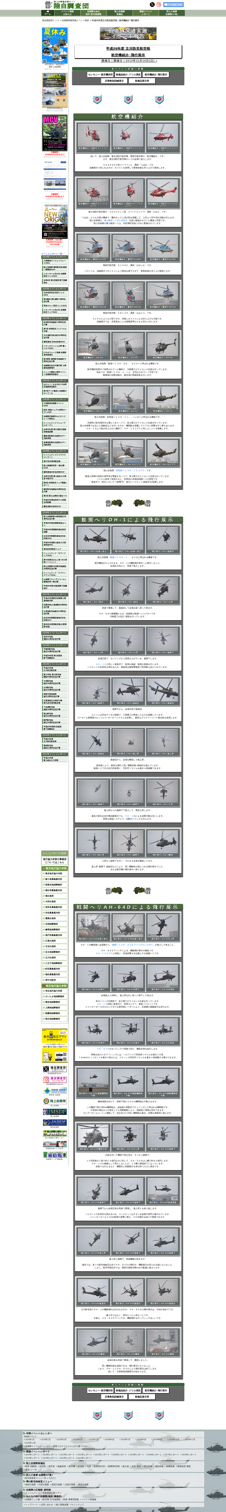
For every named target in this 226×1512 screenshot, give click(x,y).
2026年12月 (30, 1443)
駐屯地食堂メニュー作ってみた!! (40, 1478)
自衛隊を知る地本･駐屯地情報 (93, 12)
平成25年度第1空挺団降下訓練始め (52, 728)
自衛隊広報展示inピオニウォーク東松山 (55, 417)
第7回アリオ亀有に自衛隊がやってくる (55, 392)
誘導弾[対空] (99, 1466)
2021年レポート (102, 1454)
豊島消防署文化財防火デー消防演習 (55, 437)
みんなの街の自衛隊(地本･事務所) (44, 1496)
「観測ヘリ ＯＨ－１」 (118, 557)
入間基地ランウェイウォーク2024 (55, 262)
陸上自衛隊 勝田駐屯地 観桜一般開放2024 (55, 268)
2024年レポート (50, 1454)
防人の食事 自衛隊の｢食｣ (39, 1475)
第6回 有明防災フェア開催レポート (55, 484)
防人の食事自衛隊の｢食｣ (172, 12)
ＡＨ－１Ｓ (101, 664)
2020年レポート (119, 1454)
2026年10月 (174, 1439)
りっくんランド (32, 1493)
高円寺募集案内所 (53, 935)
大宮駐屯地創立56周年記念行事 (52, 682)
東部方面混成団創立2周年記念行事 (51, 695)
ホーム (48, 14)
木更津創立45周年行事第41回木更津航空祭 (53, 701)
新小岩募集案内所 (53, 879)
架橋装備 (170, 1466)
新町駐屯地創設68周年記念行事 (55, 490)
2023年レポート (67, 1454)
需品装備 (148, 1466)
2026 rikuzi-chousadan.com (114, 1509)
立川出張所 (50, 957)
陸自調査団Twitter (55, 1073)
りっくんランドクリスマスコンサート (55, 456)
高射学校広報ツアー (52, 1493)
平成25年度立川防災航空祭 (50, 669)
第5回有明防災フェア (52, 549)
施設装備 (159, 1466)
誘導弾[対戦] (114, 1466)
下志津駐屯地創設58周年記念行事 (52, 708)
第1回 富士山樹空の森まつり (55, 496)
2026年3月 (62, 1439)
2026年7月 (125, 1439)
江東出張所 (50, 941)
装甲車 (52, 1466)
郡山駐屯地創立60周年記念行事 (52, 715)
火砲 (89, 1466)
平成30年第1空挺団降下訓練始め (55, 587)
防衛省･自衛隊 (54, 1095)
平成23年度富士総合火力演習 (51, 759)
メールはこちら (175, 4)
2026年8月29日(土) (54, 109)
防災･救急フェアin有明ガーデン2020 (55, 411)
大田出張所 (50, 901)
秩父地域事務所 (52, 1019)
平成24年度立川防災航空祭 (50, 740)
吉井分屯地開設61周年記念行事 (52, 638)
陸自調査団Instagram (54, 1084)
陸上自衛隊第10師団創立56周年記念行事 (55, 517)
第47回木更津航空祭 (52, 461)
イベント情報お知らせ (67, 12)
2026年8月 (141, 1439)
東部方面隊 (30, 1484)
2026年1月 (30, 1439)
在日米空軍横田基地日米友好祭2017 (55, 619)
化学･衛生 (136, 1466)
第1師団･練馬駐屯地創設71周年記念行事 (55, 360)
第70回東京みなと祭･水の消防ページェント (55, 561)
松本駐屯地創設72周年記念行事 (55, 323)
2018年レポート (154, 1454)
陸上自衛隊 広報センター (54, 1138)
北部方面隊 (70, 1484)
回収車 (42, 1466)
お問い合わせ (47, 1505)
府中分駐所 (50, 980)
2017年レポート (171, 1454)
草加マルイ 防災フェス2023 (55, 306)
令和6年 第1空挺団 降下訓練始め (55, 281)
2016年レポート (189, 1454)
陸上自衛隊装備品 (119, 12)
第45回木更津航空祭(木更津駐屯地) (55, 625)
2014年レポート (32, 1458)
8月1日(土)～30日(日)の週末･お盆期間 (54, 66)
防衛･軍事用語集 (71, 1499)
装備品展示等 (142, 81)
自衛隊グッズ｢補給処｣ (54, 1159)
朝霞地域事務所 (52, 1013)
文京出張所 (50, 946)
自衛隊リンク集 (32, 1499)
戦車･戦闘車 (31, 1466)
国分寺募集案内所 (53, 890)
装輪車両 (62, 1466)
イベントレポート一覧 (51, 254)
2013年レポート (50, 1458)
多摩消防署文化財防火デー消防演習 (55, 443)
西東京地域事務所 (53, 885)
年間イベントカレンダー (39, 1433)
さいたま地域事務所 (54, 996)
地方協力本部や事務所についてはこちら (55, 861)
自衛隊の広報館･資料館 (38, 1490)
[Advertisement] (54, 807)
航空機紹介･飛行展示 (156, 74)
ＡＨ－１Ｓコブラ (104, 953)
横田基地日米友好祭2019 (54, 472)
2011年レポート (84, 1458)
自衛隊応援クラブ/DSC (55, 1148)
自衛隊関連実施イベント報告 (128, 33)
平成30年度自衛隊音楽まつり (55, 524)
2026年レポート (32, 1454)
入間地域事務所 (52, 1008)
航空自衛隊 (54, 1127)
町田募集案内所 (52, 969)
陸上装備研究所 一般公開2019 (54, 466)
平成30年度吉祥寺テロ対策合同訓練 (55, 501)
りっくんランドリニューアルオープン (55, 424)
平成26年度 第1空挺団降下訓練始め (53, 657)
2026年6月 (109, 1439)
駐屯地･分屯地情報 (51, 1499)
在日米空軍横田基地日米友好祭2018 (55, 537)
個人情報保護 (62, 1505)
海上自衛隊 (54, 1116)
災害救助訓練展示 (114, 81)
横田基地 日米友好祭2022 (54, 342)
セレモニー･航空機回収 (100, 74)
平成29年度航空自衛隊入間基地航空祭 (55, 599)
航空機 (72, 1466)
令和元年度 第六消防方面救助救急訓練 (55, 430)
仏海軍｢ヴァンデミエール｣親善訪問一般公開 (55, 580)
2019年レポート (137, 1454)
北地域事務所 (51, 924)
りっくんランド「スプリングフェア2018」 (55, 574)
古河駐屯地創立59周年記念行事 (52, 688)
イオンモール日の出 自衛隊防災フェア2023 (55, 311)
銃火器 (126, 1466)
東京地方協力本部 (53, 873)
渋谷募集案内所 (52, 913)
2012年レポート (67, 1458)
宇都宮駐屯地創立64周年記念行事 (52, 650)
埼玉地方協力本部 (53, 991)
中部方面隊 (43, 1484)
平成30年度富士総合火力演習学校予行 (55, 543)
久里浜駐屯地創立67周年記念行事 (55, 612)
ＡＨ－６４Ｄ (103, 1049)
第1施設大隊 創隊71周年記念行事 (55, 300)
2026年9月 (157, 1439)
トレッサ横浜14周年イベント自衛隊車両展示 (55, 373)
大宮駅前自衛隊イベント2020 (54, 404)
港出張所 (49, 896)
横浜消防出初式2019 (52, 506)
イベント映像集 (89, 1499)
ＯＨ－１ (129, 816)
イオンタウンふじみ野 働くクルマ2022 (55, 347)
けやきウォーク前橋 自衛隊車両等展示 (55, 353)
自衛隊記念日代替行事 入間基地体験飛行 (55, 366)
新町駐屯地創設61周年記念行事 (52, 746)
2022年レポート (84, 1454)
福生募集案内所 (52, 974)
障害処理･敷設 (184, 1466)
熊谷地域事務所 (52, 1002)
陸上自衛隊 (54, 1106)
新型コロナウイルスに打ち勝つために (71, 1446)
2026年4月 (78, 1439)
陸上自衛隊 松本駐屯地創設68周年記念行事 (55, 567)
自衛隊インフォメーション (37, 1446)
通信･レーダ (31, 1470)
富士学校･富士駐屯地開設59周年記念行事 (52, 675)
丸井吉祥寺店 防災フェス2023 (54, 294)
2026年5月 (93, 1439)
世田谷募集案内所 (53, 907)
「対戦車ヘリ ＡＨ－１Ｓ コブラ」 (130, 470)
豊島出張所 (50, 918)
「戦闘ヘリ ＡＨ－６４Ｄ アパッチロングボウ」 (132, 945)
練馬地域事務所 (52, 929)
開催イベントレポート (146, 12)
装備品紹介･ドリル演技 (128, 74)
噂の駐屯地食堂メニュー (39, 1481)
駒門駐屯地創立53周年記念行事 (52, 721)
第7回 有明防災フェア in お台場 (55, 330)
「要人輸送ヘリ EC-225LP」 (115, 220)
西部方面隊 (57, 1484)
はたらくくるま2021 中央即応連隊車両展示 (55, 385)
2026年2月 (46, 1439)
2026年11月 (190, 1439)
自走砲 (81, 1466)
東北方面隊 (83, 1484)
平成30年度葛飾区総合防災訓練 (55, 530)
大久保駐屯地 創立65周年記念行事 (55, 336)
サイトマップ (77, 1505)
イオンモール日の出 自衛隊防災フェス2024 (55, 275)
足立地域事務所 (52, 952)
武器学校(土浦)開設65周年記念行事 (55, 606)
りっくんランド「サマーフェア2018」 (55, 554)
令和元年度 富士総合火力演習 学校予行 (55, 477)
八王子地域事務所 (53, 963)
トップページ (31, 1505)
